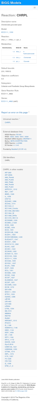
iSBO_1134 (9, 330)
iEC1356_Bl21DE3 (12, 211)
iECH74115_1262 (12, 244)
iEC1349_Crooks (11, 208)
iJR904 (7, 306)
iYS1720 (8, 361)
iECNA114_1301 (11, 253)
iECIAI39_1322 (10, 251)
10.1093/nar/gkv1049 (21, 391)
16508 (26, 136)
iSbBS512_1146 (11, 327)
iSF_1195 (8, 335)
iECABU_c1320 (11, 222)
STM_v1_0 (9, 366)
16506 (17, 136)
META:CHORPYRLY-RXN (19, 141)
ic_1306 (8, 196)
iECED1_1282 (10, 241)
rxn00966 (19, 143)
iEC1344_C (9, 206)
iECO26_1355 (10, 261)
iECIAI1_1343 (10, 249)
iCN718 (8, 199)
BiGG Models (11, 2)
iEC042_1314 (10, 203)
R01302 (18, 134)
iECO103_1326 (11, 256)
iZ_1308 (8, 363)
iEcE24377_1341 (11, 239)
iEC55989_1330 (11, 220)
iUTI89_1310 (10, 351)
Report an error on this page (14, 112)
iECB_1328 (9, 225)
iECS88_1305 (10, 272)
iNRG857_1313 (11, 320)
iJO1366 (8, 304)
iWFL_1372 (9, 354)
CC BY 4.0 (22, 149)
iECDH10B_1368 (11, 232)
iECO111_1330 (7, 32)
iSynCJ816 (9, 344)
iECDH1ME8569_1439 (13, 237)
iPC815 (8, 323)
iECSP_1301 (10, 282)
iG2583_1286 (10, 296)
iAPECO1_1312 (11, 189)
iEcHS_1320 (9, 246)
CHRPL (8, 122)
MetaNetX (14, 149)
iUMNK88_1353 (11, 349)
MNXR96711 (27, 139)
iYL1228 (8, 358)
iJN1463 (8, 301)
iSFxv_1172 (9, 339)
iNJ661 (7, 318)
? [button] (19, 118)
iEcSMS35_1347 (11, 280)
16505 (12, 136)
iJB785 (7, 299)
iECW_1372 (9, 287)
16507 (22, 136)
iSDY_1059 (9, 332)
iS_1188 (8, 325)
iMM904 (8, 313)
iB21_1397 (9, 191)
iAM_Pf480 (9, 182)
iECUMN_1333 (10, 284)
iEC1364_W (9, 213)
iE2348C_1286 (10, 201)
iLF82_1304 (9, 308)
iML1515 (8, 311)
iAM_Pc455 (9, 179)
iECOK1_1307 (10, 263)
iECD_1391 (9, 230)
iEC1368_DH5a (11, 215)
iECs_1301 (9, 270)
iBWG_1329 (9, 194)
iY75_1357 (9, 356)
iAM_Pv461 (9, 187)
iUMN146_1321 (11, 347)
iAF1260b (8, 175)
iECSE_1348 (10, 275)
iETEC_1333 (10, 294)
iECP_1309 (9, 268)
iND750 (8, 315)
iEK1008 (8, 289)
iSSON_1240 (10, 342)
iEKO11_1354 (10, 292)
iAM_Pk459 (9, 184)
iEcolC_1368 (10, 265)
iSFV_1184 (9, 337)
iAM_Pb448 (9, 177)
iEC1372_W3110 (11, 218)
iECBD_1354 (10, 227)
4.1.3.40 (16, 145)
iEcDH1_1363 (10, 234)
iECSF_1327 (10, 277)
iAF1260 (8, 172)
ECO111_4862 (7, 101)
